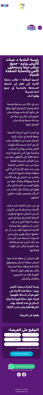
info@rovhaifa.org (21, 392)
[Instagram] (19, 375)
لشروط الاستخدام (21, 348)
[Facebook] (24, 375)
